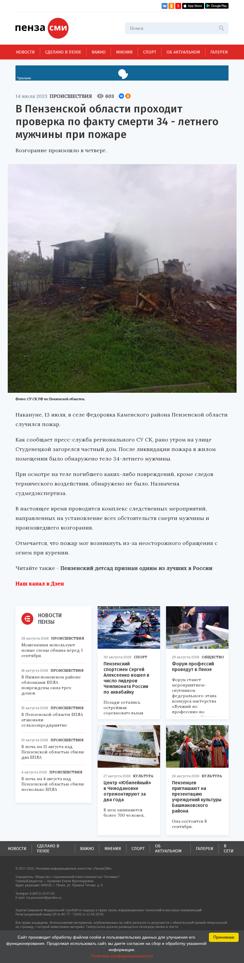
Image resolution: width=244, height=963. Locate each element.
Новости (25, 52)
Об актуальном (183, 52)
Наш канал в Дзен (39, 583)
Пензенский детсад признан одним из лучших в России (136, 568)
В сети (229, 848)
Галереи (219, 52)
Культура (143, 776)
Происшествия (71, 96)
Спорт (149, 52)
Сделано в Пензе (63, 52)
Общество (213, 657)
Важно (99, 52)
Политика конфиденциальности (122, 955)
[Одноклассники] (128, 96)
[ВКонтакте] (121, 96)
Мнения (124, 52)
